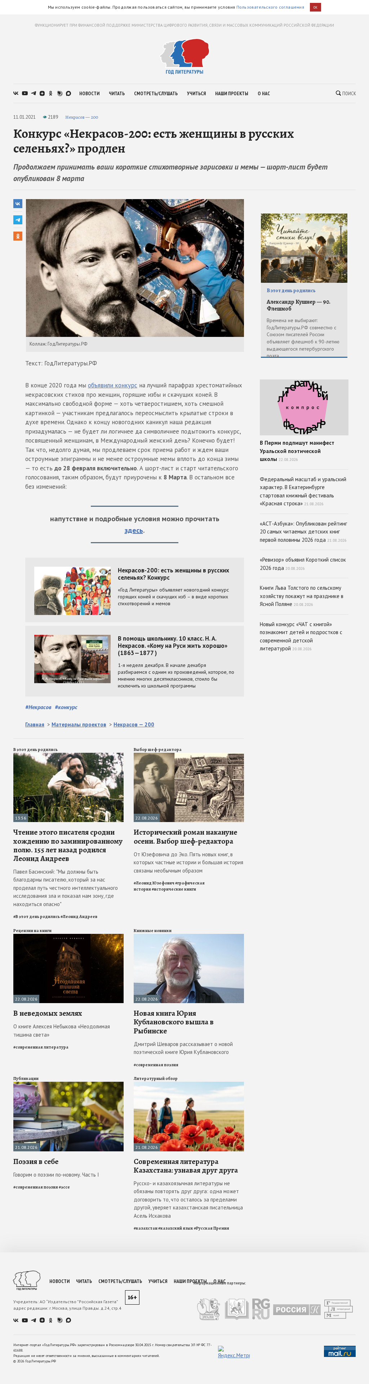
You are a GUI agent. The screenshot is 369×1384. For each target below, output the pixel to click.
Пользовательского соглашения (270, 7)
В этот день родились (35, 749)
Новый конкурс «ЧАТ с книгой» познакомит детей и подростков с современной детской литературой (301, 636)
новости (89, 93)
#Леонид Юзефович (154, 883)
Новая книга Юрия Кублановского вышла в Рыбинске (174, 1022)
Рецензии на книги (32, 930)
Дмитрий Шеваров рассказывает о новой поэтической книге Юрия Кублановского (183, 1048)
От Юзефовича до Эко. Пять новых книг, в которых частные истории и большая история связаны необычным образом (188, 862)
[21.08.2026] (68, 1084)
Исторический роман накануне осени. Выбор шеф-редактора (185, 836)
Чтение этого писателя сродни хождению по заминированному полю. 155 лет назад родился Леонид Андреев (68, 845)
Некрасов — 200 (81, 117)
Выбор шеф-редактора (158, 749)
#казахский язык (175, 1228)
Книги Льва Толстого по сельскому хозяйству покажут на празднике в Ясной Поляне (301, 595)
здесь (134, 530)
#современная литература (40, 1047)
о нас (264, 93)
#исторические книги (174, 889)
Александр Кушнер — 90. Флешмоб (298, 305)
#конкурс (66, 707)
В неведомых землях (47, 1013)
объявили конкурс (112, 385)
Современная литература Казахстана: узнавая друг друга (186, 1165)
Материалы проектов (79, 724)
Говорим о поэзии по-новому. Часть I (56, 1174)
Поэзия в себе (35, 1161)
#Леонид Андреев (79, 916)
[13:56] (68, 755)
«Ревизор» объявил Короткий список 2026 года (303, 563)
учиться (196, 93)
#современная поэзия (156, 1065)
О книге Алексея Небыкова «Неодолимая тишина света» (61, 1030)
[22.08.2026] (189, 755)
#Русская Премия (211, 1228)
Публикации (26, 1078)
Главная (34, 724)
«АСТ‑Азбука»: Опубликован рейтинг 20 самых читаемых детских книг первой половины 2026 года (303, 531)
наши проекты (231, 93)
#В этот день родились (36, 916)
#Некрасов (38, 707)
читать (117, 93)
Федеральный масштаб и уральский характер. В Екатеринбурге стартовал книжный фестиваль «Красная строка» (303, 491)
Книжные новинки (153, 930)
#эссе (64, 1187)
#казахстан (145, 1228)
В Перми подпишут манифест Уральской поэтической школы (297, 450)
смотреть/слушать (156, 93)
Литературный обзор (156, 1078)
